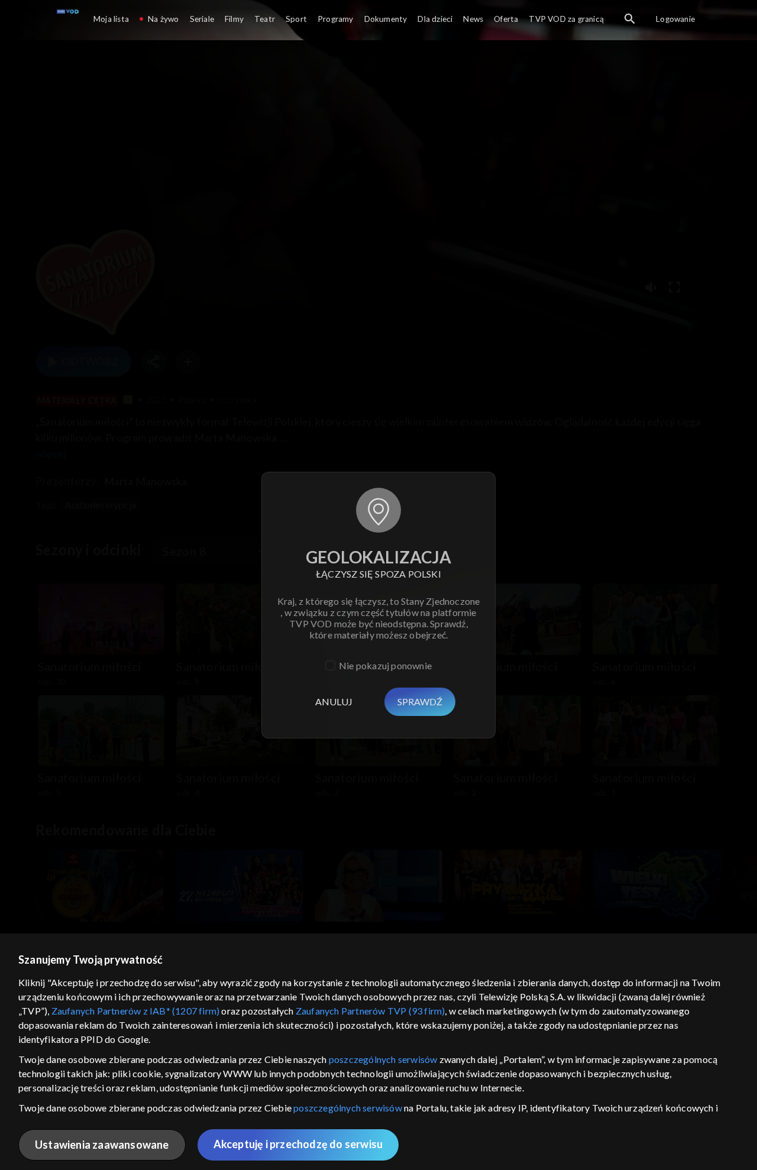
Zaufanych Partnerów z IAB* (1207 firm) (135, 1010)
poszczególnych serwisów (383, 1059)
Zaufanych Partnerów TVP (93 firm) (370, 1010)
